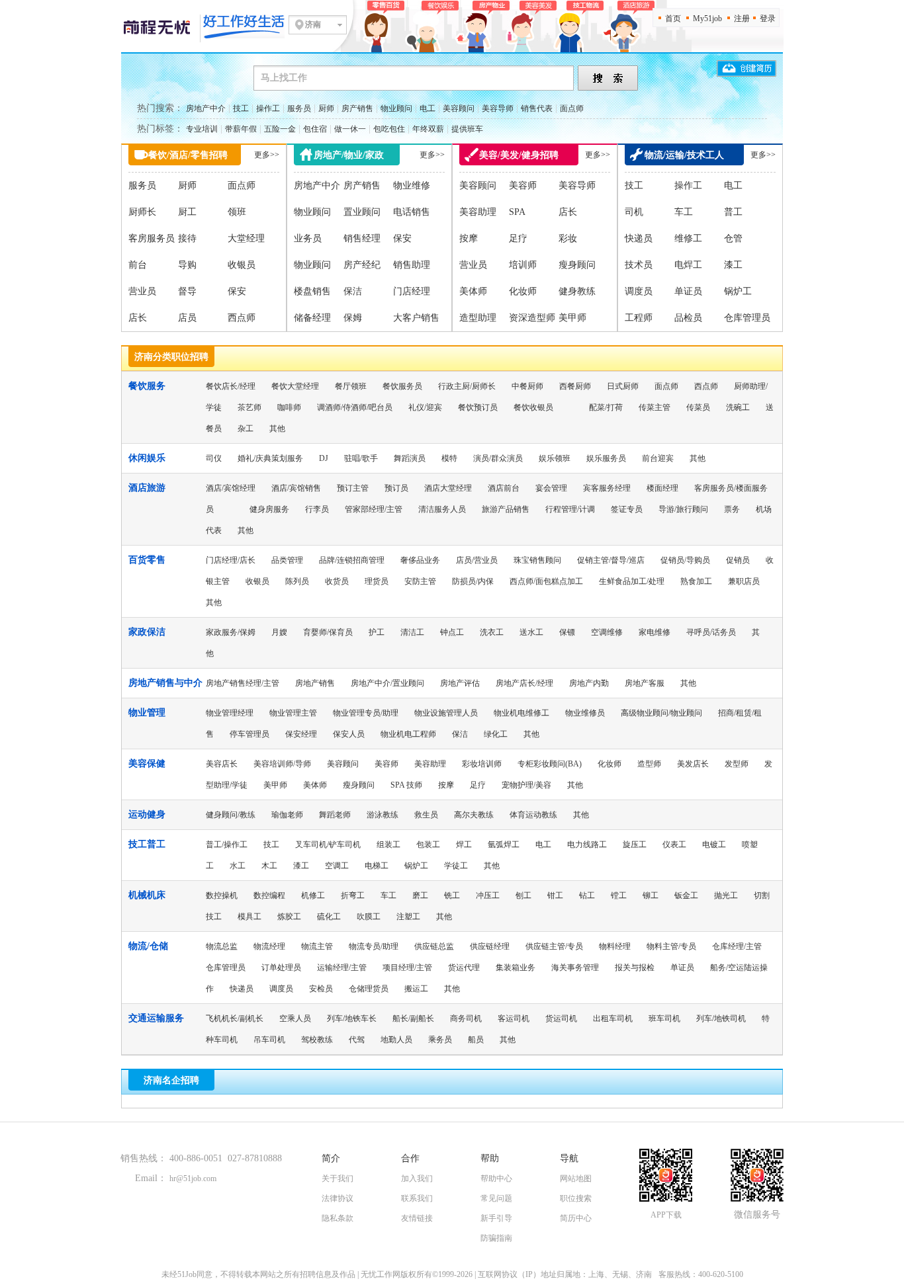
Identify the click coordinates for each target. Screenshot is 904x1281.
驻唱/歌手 (361, 458)
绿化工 (496, 734)
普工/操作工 (227, 844)
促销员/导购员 (685, 560)
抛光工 (726, 895)
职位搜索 (576, 1198)
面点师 (572, 108)
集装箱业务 (515, 967)
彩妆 (568, 238)
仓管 (733, 238)
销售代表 (537, 108)
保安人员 (349, 734)
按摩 (468, 238)
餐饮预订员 (478, 407)
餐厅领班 (351, 386)
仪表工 (674, 844)
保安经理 (301, 734)
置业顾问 (362, 212)
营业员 (142, 291)
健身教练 (577, 291)
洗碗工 (738, 407)
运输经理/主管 (342, 967)
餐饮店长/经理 (230, 386)
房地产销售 (315, 683)
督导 (187, 291)
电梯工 (376, 865)
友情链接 (417, 1218)
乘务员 (440, 1039)
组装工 (388, 844)
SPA (517, 212)
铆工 (650, 895)
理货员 (376, 581)
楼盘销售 (312, 291)
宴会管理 (551, 488)
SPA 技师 (406, 785)
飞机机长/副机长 (234, 1018)
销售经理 (362, 238)
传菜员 (698, 407)
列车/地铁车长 (352, 1018)
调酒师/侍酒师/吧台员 (354, 407)
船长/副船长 (413, 1018)
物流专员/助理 (373, 946)
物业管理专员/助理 (365, 713)
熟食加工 (696, 581)
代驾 (357, 1039)
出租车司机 (613, 1018)
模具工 (249, 916)
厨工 (187, 212)
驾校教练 (317, 1039)
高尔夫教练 (474, 814)
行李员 (317, 509)
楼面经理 (662, 488)
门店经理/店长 (230, 560)
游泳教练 (382, 814)
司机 (634, 212)
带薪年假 (241, 129)
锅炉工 (738, 291)
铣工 (452, 895)
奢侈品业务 (420, 560)
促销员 (738, 560)
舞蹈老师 (335, 814)
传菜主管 (654, 407)
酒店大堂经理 (448, 488)
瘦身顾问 (577, 265)
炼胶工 (289, 916)
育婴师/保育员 (328, 632)
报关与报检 (635, 967)
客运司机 (513, 1018)
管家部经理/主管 (373, 509)
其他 (277, 428)
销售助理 (411, 265)
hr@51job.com (192, 1178)
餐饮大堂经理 (295, 386)
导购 (187, 265)
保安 (237, 291)
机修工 (313, 895)
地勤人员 (396, 1039)
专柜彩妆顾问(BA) (550, 763)
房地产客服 (644, 683)
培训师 (523, 265)
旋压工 (635, 844)
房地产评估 (460, 683)
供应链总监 (434, 946)
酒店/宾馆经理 (230, 488)
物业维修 (411, 185)
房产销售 (357, 108)
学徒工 (456, 865)
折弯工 (353, 895)
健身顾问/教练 (230, 814)
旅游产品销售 (505, 509)
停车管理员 (249, 734)
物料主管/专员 (671, 946)
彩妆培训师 (482, 763)
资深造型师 (532, 318)
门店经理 (411, 291)
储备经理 (312, 318)
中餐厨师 (527, 386)
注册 (742, 18)
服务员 (299, 108)
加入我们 (417, 1178)
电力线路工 (587, 844)
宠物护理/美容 (526, 785)
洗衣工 (492, 632)
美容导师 (498, 108)
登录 (768, 18)
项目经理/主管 (407, 967)
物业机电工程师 (408, 734)
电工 (427, 108)
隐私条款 (337, 1218)
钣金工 (686, 895)
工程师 (639, 318)
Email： (151, 1178)
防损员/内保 (473, 581)
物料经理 (615, 946)
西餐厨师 (575, 386)
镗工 (619, 895)
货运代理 (464, 967)
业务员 (308, 238)
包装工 (428, 844)
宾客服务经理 (607, 488)
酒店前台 (504, 488)
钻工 (587, 895)
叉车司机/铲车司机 (328, 844)
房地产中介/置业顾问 (387, 683)
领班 (237, 212)
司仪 (214, 458)
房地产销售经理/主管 (242, 683)
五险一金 (280, 129)
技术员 (639, 265)
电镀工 (714, 844)
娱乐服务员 (606, 458)
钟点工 (452, 632)
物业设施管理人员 (446, 713)
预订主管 (353, 488)
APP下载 (666, 1214)
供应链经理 (490, 946)
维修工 (688, 238)
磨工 (420, 895)
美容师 (523, 185)
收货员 (337, 581)
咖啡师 (289, 407)
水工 (238, 865)
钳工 (555, 895)
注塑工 (408, 916)
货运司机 (561, 1018)
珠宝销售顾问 (537, 560)
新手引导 (496, 1218)
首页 (673, 18)
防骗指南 (496, 1238)
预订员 (396, 488)
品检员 (688, 318)
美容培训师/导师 (282, 763)
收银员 (241, 265)
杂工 (245, 428)
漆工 (733, 265)
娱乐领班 (554, 458)
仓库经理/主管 (737, 946)
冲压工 (488, 895)
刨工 (523, 895)
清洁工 (412, 632)
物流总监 (222, 946)
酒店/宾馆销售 (296, 488)
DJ (323, 458)
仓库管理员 (747, 318)
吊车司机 (269, 1039)
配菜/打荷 (606, 407)
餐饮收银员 (533, 407)
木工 (269, 865)
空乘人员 (295, 1018)
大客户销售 (416, 318)
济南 (313, 24)
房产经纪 (362, 265)
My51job (707, 18)
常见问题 (496, 1198)
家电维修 (654, 632)
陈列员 (297, 581)
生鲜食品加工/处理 (631, 581)
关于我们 (337, 1178)
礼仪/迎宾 (425, 407)
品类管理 (287, 560)
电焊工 (688, 265)
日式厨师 (623, 386)
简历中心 (576, 1218)
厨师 (326, 108)
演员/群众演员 (498, 458)
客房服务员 (151, 238)
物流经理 (269, 946)
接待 (187, 238)
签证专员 (627, 509)
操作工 (268, 108)
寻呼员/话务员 (711, 632)
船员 (476, 1039)
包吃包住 (389, 129)
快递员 (639, 238)
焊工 (464, 844)
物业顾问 (396, 108)
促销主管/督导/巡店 (611, 560)
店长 (137, 318)
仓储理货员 (368, 988)
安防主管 (420, 581)
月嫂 (279, 632)
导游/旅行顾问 (683, 509)
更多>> (266, 154)
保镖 (567, 632)
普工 (733, 212)
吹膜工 (369, 916)
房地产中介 (206, 108)
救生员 (426, 814)
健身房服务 (269, 509)
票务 (732, 509)
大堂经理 (246, 238)
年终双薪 (428, 129)
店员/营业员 (477, 560)
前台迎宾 (658, 458)
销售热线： (143, 1158)
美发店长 (693, 763)
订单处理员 (281, 967)
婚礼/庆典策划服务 (270, 458)
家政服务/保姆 (230, 632)
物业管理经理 (229, 713)
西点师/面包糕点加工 (546, 581)
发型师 (736, 763)
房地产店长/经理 (524, 683)
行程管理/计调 (570, 509)
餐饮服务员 (402, 386)
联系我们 (417, 1198)
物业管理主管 (293, 713)
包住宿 (315, 129)
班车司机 (664, 1018)
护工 (376, 632)
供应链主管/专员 (554, 946)
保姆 (352, 318)
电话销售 (411, 212)
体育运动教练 (533, 814)
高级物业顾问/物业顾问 (661, 713)
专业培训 (202, 129)
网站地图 (576, 1178)
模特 (449, 458)
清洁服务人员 (442, 509)
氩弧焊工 (504, 844)
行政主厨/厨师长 (467, 386)
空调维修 (607, 632)
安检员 (321, 988)
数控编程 (269, 895)
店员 (187, 318)
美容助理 (477, 212)
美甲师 (572, 318)
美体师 (473, 291)
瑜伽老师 (287, 814)
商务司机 (466, 1018)
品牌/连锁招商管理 (351, 560)
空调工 (337, 865)
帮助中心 (496, 1178)
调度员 (639, 291)
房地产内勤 (589, 683)
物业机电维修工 (521, 713)
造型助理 (477, 318)
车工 (683, 212)
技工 (241, 108)
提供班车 (467, 129)
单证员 (688, 291)
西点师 (241, 318)
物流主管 (317, 946)
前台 (137, 265)
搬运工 (416, 988)
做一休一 (350, 129)
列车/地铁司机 (721, 1018)
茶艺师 (249, 407)
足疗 (518, 238)
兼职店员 (744, 581)
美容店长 (222, 763)
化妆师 (523, 291)
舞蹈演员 (410, 458)
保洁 (352, 291)
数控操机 (222, 895)
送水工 (531, 632)
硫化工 (329, 916)
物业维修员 (585, 713)
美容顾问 (459, 108)
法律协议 (337, 1198)
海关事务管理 (575, 967)
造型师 (649, 763)
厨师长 (142, 212)
